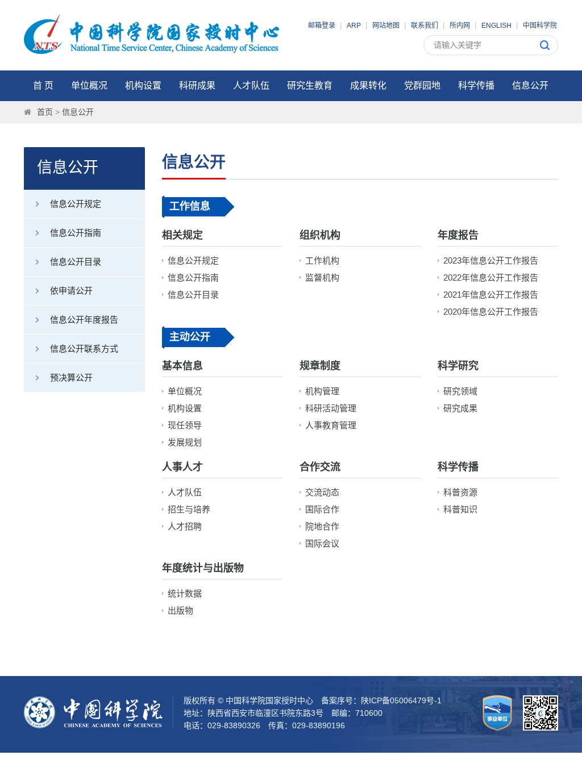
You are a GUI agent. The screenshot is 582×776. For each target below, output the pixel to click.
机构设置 (143, 85)
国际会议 (322, 543)
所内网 (460, 26)
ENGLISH (496, 26)
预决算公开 (71, 377)
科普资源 (460, 492)
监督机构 (322, 277)
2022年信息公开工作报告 (490, 277)
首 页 (43, 85)
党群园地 (422, 85)
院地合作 (322, 526)
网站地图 (386, 26)
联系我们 (424, 26)
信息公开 (530, 85)
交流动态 (322, 492)
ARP (354, 26)
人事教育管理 (330, 425)
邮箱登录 (321, 26)
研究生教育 (309, 85)
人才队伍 (251, 85)
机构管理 (322, 391)
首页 (45, 111)
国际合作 (322, 509)
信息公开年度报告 (84, 319)
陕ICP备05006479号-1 (401, 700)
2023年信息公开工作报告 (490, 260)
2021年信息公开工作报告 (490, 294)
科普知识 (460, 509)
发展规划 (185, 442)
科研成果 (197, 85)
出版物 (180, 610)
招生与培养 (189, 509)
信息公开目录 (75, 261)
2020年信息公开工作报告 (490, 311)
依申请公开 (71, 290)
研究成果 (460, 408)
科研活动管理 (330, 408)
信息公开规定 (75, 203)
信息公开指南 (75, 232)
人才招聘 (185, 526)
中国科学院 (540, 26)
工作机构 (322, 260)
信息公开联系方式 (84, 348)
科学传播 (476, 85)
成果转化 (368, 85)
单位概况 (89, 85)
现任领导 (185, 425)
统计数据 (185, 593)
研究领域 (460, 391)
